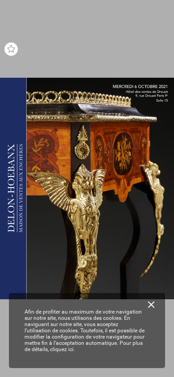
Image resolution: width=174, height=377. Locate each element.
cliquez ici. (62, 349)
